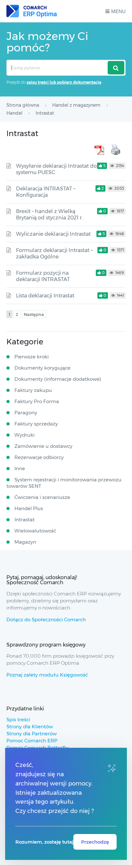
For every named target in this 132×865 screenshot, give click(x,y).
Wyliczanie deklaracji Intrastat (53, 234)
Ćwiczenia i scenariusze (42, 497)
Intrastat (24, 520)
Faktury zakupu (33, 390)
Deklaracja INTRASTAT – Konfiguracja (45, 192)
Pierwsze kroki (31, 357)
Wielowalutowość (35, 531)
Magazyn (25, 542)
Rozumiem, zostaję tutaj (44, 842)
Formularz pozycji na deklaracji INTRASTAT (43, 276)
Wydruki (24, 435)
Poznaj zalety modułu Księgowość (47, 675)
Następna (34, 314)
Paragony (25, 413)
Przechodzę (95, 842)
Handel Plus (28, 508)
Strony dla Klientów (29, 726)
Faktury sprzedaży (36, 424)
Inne (19, 468)
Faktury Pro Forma (36, 401)
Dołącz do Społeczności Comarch (46, 619)
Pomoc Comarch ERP (31, 741)
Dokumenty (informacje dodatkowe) (57, 379)
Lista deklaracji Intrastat (45, 296)
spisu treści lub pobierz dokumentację (64, 82)
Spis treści (18, 719)
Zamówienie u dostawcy (43, 446)
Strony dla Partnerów (31, 734)
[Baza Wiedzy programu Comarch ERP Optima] (31, 11)
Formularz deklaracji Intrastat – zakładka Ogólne (54, 253)
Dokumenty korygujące (42, 368)
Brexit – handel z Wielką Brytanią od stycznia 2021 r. (49, 214)
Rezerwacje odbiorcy (39, 457)
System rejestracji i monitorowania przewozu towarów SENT (63, 483)
